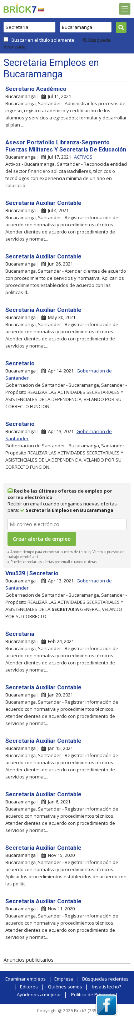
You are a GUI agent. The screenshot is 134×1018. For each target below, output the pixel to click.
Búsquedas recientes (105, 979)
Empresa (64, 979)
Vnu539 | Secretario (32, 573)
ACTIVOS (83, 157)
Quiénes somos (65, 986)
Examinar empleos (25, 979)
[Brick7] (41, 9)
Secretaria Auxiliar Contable (43, 203)
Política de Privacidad (94, 994)
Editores (29, 986)
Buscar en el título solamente (42, 40)
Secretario (20, 363)
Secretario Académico (35, 89)
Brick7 (20, 8)
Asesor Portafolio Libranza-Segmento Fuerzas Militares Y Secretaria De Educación (65, 146)
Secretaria (19, 634)
